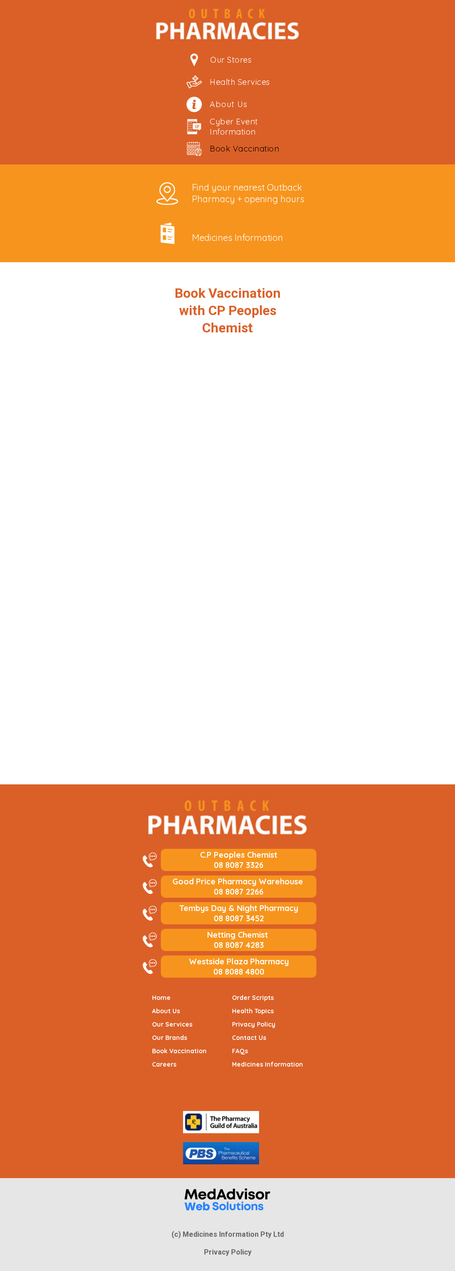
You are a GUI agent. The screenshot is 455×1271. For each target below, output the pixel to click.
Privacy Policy (227, 1252)
